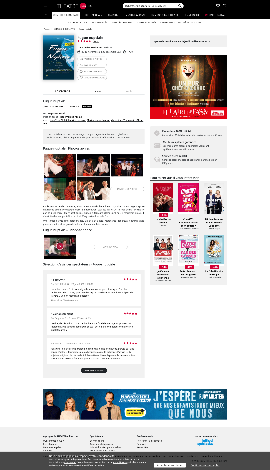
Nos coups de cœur (77, 22)
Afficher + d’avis (94, 370)
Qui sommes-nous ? (53, 440)
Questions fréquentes (101, 443)
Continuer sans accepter (205, 465)
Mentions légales (52, 447)
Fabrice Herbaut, (77, 120)
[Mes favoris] (218, 6)
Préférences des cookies (102, 450)
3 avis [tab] (98, 91)
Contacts (47, 450)
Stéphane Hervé (56, 113)
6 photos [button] (128, 189)
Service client (97, 440)
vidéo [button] (111, 246)
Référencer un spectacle (149, 440)
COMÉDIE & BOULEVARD (55, 106)
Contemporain (93, 14)
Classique (114, 14)
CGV (92, 447)
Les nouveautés (99, 22)
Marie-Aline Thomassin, (123, 120)
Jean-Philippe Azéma (71, 116)
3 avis (96, 41)
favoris (95, 77)
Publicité (141, 443)
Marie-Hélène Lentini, (98, 120)
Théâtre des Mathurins (90, 47)
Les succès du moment (122, 22)
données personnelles (109, 447)
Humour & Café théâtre (165, 14)
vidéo (90, 65)
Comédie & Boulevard (66, 14)
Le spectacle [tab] (62, 91)
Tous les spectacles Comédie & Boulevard (181, 22)
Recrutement (50, 443)
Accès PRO (142, 447)
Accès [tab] (129, 91)
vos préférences (120, 462)
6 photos (93, 59)
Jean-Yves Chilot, (59, 120)
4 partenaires (70, 462)
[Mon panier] (224, 6)
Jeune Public (192, 14)
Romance (74, 106)
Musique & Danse (135, 14)
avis (93, 71)
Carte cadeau (217, 14)
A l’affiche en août (146, 22)
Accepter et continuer (170, 465)
